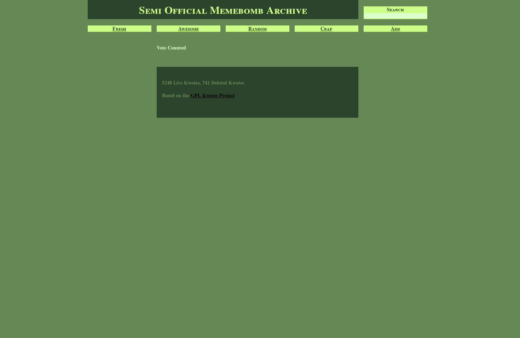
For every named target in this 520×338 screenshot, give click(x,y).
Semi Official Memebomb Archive (223, 9)
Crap (326, 28)
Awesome (188, 28)
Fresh (119, 28)
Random (257, 28)
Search (395, 9)
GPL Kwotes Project (213, 95)
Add (395, 28)
